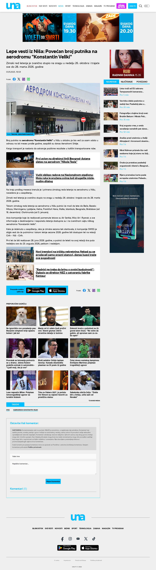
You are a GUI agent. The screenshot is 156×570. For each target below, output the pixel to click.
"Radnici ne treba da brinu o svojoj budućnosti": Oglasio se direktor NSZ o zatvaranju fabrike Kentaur (65, 272)
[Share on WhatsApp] (28, 79)
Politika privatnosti (96, 560)
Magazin (98, 6)
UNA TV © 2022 (77, 567)
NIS (8, 410)
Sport (68, 6)
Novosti (53, 6)
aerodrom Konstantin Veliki (26, 410)
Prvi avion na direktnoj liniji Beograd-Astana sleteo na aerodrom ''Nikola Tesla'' (63, 159)
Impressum (67, 560)
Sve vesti (43, 6)
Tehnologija (78, 6)
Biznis (60, 6)
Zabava (89, 6)
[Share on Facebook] (14, 79)
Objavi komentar (53, 481)
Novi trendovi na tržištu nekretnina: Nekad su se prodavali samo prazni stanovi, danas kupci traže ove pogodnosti (66, 254)
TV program (109, 6)
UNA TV (133, 6)
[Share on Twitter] (18, 79)
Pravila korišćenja (80, 560)
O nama (56, 560)
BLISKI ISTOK (32, 6)
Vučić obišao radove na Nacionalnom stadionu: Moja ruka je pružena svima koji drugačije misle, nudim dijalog (65, 178)
